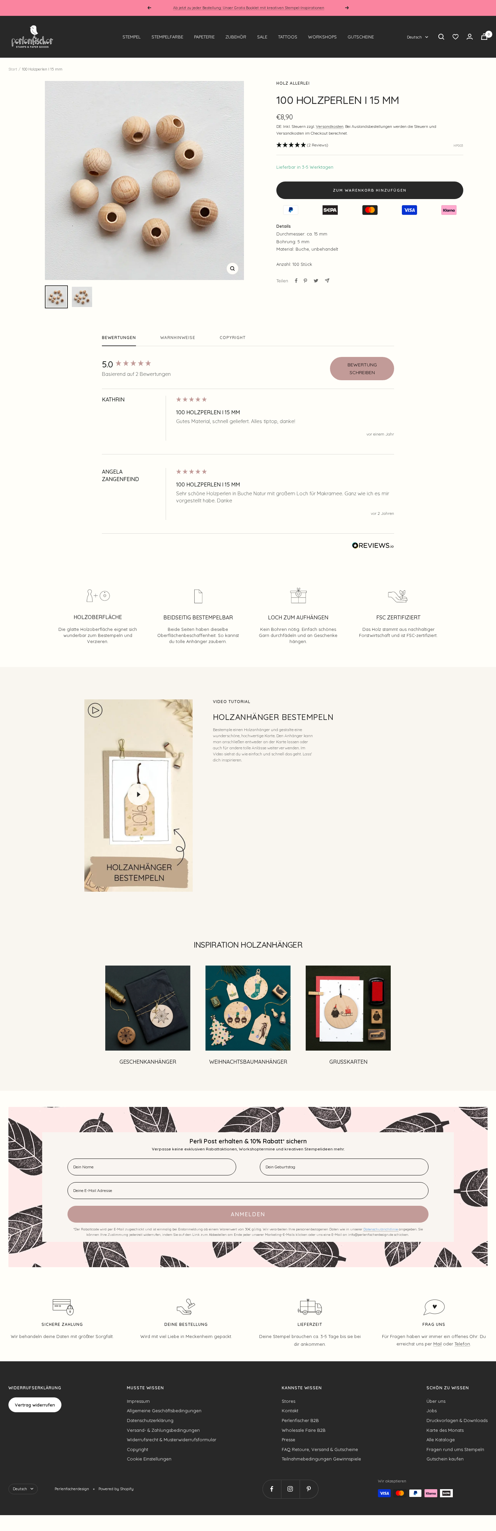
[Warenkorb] (484, 36)
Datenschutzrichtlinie (381, 1229)
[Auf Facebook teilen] (296, 280)
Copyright (233, 337)
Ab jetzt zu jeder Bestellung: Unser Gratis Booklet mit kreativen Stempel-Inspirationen (248, 7)
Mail (437, 1343)
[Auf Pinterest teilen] (305, 280)
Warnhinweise (177, 337)
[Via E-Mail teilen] (327, 280)
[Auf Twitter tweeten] (316, 280)
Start (12, 69)
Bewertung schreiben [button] (362, 368)
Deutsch (414, 36)
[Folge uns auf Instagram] (290, 1489)
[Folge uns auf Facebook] (272, 1489)
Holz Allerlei (293, 83)
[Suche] (441, 37)
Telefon (462, 1343)
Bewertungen (119, 337)
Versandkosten (329, 126)
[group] (137, 364)
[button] (302, 145)
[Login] (470, 36)
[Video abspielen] (138, 794)
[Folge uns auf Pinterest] (309, 1489)
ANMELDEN (248, 1214)
